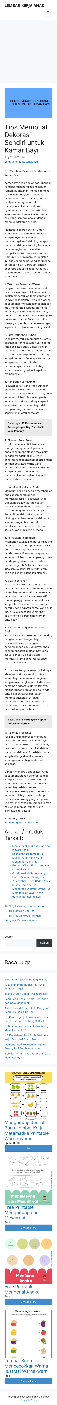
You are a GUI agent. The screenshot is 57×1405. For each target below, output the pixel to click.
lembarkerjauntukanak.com (22, 822)
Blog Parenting (17, 906)
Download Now (28, 1227)
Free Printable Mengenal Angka (22, 1289)
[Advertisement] (28, 50)
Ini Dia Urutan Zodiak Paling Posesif (26, 993)
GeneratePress (28, 1400)
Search (9, 936)
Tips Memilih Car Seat (22, 910)
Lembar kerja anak (24, 5)
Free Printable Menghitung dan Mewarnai (22, 1213)
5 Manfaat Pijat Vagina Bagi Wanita (26, 979)
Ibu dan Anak (36, 906)
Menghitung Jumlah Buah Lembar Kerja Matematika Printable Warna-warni (27, 1130)
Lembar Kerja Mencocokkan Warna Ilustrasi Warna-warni (27, 1366)
